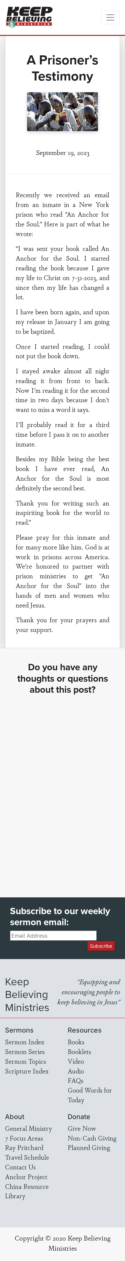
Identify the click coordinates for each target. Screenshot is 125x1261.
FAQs (75, 1080)
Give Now (82, 1128)
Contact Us (20, 1166)
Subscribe (101, 946)
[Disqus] (62, 790)
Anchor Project (26, 1176)
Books (76, 1041)
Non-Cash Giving (92, 1138)
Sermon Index (24, 1041)
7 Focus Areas (24, 1138)
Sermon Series (25, 1051)
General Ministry (28, 1128)
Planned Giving (89, 1147)
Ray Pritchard (24, 1147)
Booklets (79, 1051)
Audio (76, 1070)
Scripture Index (27, 1070)
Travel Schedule (27, 1157)
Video (76, 1061)
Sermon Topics (25, 1061)
